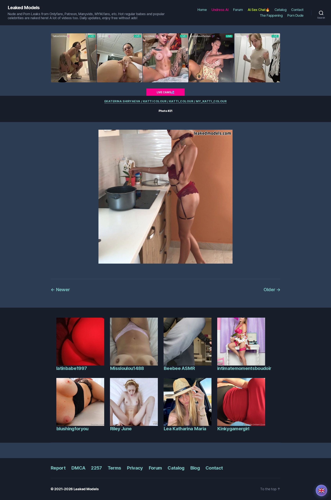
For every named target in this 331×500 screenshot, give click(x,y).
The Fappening (271, 15)
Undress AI (219, 10)
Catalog (280, 10)
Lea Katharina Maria (185, 428)
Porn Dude (295, 15)
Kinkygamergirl (233, 428)
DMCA (78, 468)
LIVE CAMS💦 (165, 92)
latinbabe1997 (71, 368)
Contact (297, 10)
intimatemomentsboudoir (244, 368)
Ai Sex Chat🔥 (259, 10)
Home (202, 10)
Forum (238, 10)
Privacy (135, 468)
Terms (114, 468)
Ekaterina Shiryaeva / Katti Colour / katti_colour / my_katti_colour (165, 101)
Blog (195, 468)
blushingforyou (72, 428)
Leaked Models (24, 7)
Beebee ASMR (179, 368)
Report (58, 468)
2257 (96, 468)
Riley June (121, 428)
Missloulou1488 (127, 368)
